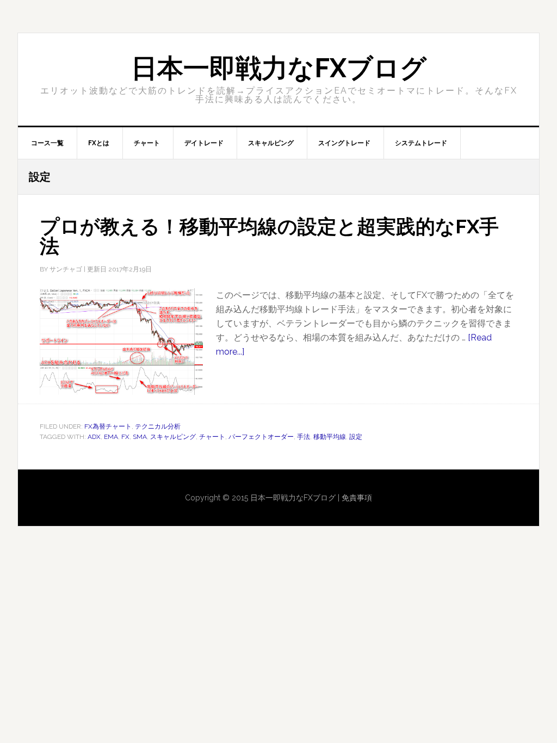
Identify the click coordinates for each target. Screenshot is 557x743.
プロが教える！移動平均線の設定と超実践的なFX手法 (269, 236)
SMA (140, 437)
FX (125, 437)
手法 (303, 437)
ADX (94, 437)
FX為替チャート (108, 426)
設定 (355, 437)
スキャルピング (173, 437)
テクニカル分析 (158, 426)
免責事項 (357, 497)
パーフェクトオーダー (261, 437)
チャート (212, 437)
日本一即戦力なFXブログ (278, 68)
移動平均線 (329, 437)
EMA (111, 437)
